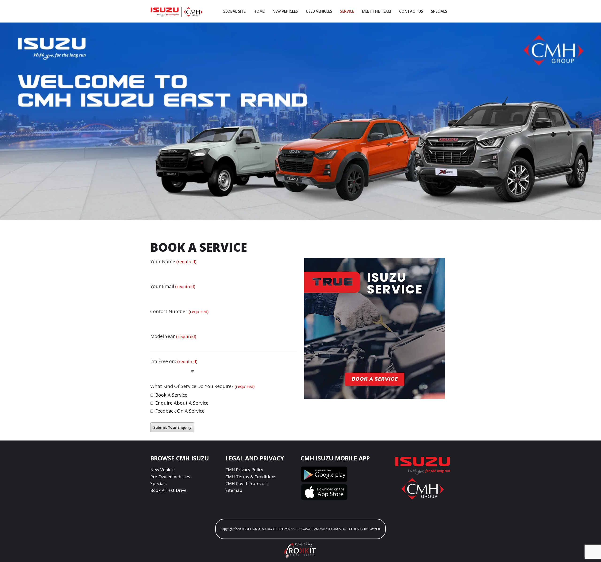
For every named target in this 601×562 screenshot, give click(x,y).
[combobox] (173, 371)
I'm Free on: (173, 361)
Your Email (172, 286)
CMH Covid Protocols (246, 483)
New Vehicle (162, 469)
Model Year (173, 336)
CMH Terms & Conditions (250, 476)
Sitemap (233, 490)
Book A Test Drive (168, 490)
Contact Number (179, 311)
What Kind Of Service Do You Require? (202, 386)
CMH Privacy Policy (244, 469)
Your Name (173, 261)
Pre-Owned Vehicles (170, 476)
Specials (158, 483)
